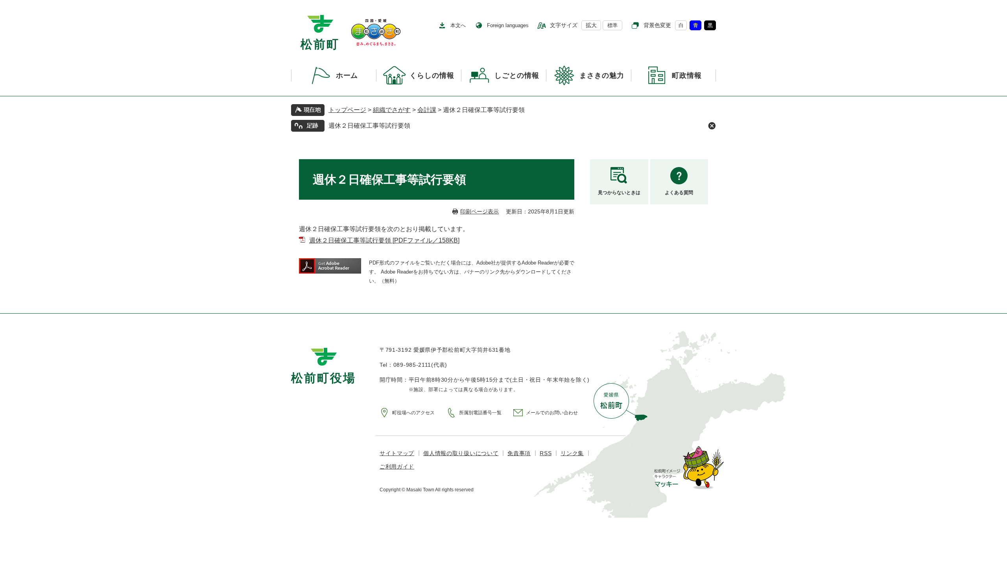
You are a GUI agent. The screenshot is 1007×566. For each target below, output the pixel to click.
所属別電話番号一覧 (480, 412)
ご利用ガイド (397, 466)
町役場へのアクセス (413, 412)
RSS (545, 453)
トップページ (347, 110)
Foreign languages (508, 25)
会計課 (426, 110)
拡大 (591, 25)
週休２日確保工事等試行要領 (369, 125)
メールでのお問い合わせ (552, 412)
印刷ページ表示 (479, 211)
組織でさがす (392, 110)
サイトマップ (397, 453)
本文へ (458, 25)
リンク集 (572, 453)
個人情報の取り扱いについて (460, 453)
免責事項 (519, 453)
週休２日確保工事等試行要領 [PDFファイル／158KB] (384, 240)
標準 (612, 25)
